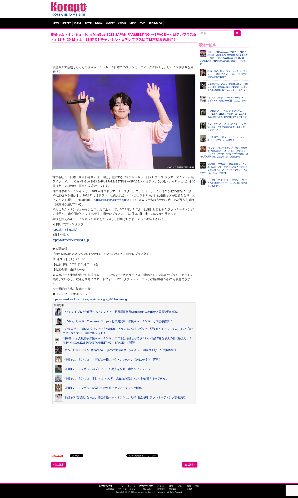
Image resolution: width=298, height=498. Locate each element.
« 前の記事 (58, 464)
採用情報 (161, 489)
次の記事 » (190, 464)
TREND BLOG (155, 23)
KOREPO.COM (105, 486)
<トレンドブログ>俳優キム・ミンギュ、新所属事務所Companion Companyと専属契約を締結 (121, 311)
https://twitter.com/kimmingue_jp (70, 240)
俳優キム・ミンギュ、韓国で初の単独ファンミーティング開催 (103, 388)
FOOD (142, 23)
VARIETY (110, 23)
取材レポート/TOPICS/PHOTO (140, 486)
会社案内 (110, 489)
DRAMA (98, 23)
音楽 (197, 486)
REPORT (66, 23)
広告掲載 (172, 489)
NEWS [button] (56, 23)
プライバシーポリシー (127, 489)
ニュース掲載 (186, 489)
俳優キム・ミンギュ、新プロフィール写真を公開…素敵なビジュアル (107, 369)
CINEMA (122, 23)
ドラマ (180, 486)
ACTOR (88, 23)
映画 (189, 486)
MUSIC (133, 23)
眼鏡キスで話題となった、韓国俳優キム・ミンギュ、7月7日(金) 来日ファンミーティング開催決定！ (126, 397)
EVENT (77, 23)
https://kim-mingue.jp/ (64, 229)
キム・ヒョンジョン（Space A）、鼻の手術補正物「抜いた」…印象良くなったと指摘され (120, 350)
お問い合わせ (147, 489)
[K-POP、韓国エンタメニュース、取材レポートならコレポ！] (69, 5)
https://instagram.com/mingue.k (111, 199)
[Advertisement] (174, 9)
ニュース (119, 486)
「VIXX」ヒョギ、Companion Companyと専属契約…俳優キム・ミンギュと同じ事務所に (118, 321)
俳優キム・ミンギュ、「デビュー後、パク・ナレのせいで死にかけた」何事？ (112, 359)
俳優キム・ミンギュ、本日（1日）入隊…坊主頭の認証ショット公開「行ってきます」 (117, 378)
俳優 (171, 486)
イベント (161, 486)
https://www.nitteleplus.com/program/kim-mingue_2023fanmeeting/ (89, 299)
